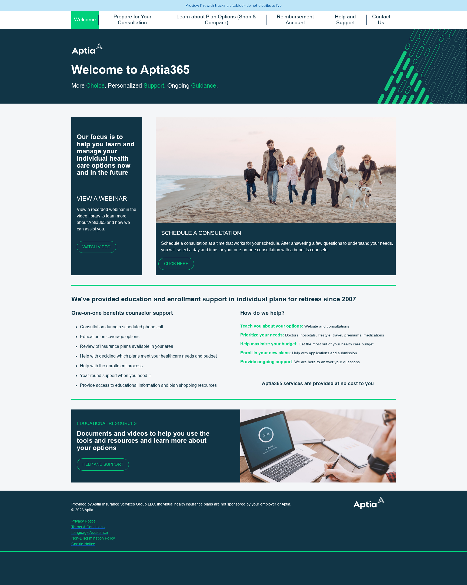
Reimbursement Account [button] (295, 19)
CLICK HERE (176, 263)
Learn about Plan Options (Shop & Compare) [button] (216, 19)
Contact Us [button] (381, 19)
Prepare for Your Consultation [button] (132, 19)
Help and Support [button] (345, 19)
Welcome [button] (85, 19)
